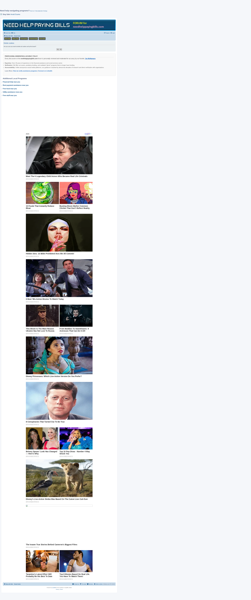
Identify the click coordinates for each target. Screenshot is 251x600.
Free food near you (10, 89)
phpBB (54, 587)
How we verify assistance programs (25, 71)
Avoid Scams (15, 14)
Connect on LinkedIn (45, 71)
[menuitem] (13, 33)
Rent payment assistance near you (16, 85)
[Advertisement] (47, 5)
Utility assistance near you (12, 92)
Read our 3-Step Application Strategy (38, 10)
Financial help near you (11, 82)
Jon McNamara (90, 58)
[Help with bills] (59, 25)
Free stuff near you (10, 95)
